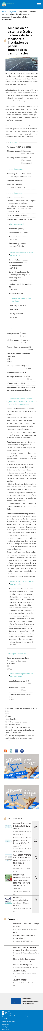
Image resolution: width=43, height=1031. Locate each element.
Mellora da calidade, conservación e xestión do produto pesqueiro (26, 949)
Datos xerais (13, 142)
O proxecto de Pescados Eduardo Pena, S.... (26, 954)
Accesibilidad (5, 1024)
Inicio (4, 12)
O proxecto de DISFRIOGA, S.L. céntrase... (23, 943)
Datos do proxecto (16, 193)
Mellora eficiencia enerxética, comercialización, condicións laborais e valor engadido (24, 961)
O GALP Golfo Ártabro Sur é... (22, 910)
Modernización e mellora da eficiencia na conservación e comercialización (24, 935)
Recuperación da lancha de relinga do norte (26, 925)
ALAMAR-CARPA (19, 971)
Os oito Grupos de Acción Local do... (21, 870)
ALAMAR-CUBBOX (20, 980)
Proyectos (12, 12)
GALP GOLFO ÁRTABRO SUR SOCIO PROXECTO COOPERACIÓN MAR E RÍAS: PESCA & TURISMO (22, 860)
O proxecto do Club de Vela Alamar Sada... (24, 984)
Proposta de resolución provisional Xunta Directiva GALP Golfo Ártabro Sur (22, 842)
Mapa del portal (6, 1029)
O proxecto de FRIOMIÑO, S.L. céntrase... (26, 967)
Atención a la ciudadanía (8, 1021)
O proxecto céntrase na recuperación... (25, 929)
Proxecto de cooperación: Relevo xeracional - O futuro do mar (21, 902)
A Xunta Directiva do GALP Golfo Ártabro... (22, 833)
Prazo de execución (17, 224)
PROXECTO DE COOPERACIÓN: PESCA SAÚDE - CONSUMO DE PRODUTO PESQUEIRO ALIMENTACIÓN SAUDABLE (22, 881)
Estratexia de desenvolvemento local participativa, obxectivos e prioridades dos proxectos (21, 401)
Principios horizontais (17, 653)
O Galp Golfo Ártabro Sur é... (21, 893)
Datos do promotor (16, 169)
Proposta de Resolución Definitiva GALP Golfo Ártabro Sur (22, 826)
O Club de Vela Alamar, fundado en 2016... (24, 975)
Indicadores (13, 329)
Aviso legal (5, 1026)
